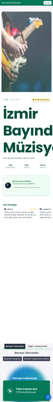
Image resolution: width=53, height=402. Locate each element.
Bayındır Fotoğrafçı (12, 359)
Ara (48, 3)
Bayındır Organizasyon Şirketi (36, 359)
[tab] (14, 346)
